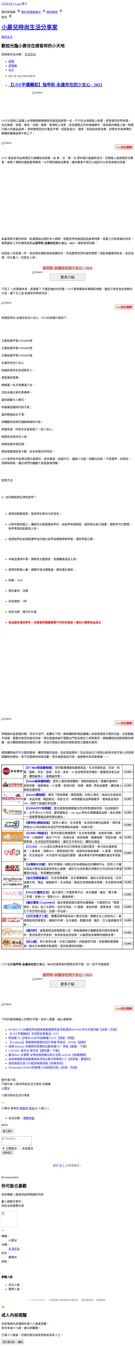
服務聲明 (100, 1300)
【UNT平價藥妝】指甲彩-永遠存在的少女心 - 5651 (55, 84)
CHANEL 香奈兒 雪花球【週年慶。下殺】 (34, 1050)
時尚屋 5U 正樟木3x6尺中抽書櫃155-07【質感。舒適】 (42, 1038)
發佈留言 (7, 1152)
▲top (4, 1124)
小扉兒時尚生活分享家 (29, 27)
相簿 (11, 61)
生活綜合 (30, 54)
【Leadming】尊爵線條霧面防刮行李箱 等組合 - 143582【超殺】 (47, 1042)
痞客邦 (24, 1108)
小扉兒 (5, 1088)
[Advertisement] (37, 195)
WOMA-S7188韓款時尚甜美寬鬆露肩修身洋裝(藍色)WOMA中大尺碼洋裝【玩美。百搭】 (63, 1029)
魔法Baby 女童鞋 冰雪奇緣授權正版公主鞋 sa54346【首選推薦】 (48, 1054)
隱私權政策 (87, 1300)
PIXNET (41, 1300)
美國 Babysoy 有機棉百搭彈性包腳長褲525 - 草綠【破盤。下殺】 (48, 1046)
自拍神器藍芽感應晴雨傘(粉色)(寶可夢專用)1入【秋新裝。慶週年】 (50, 1059)
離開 (20, 1342)
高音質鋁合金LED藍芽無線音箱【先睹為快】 (36, 1063)
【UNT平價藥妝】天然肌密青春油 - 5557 (33, 1033)
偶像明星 (28, 1118)
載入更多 (7, 1131)
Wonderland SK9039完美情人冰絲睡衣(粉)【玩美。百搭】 (43, 1067)
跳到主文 (7, 37)
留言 (31, 1108)
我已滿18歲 (8, 1342)
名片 (11, 69)
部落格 (12, 65)
